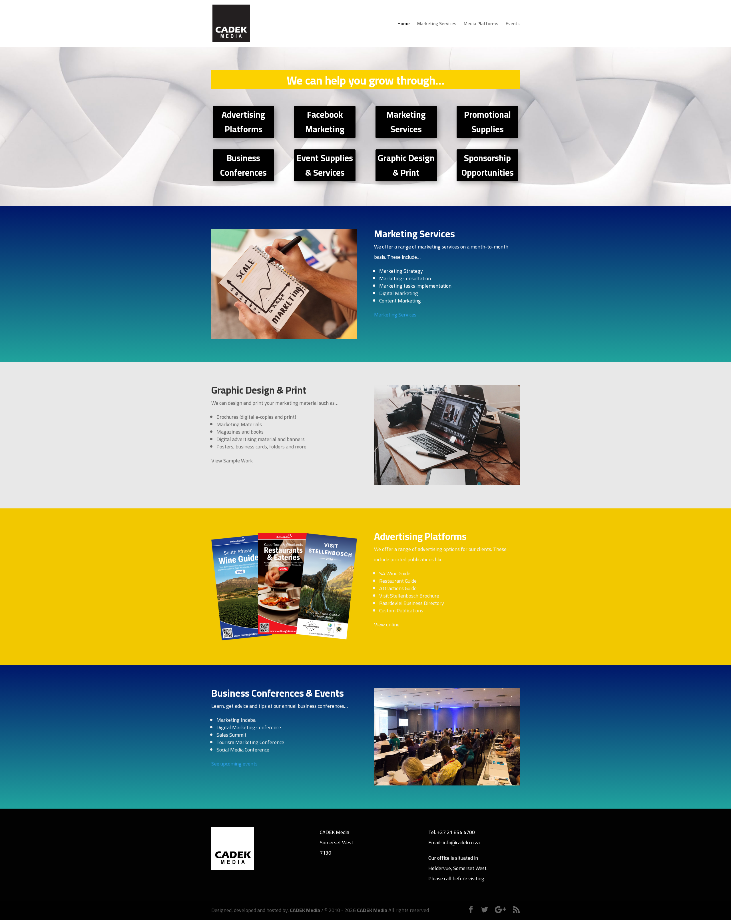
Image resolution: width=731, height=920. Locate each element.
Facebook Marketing (325, 122)
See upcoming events (234, 763)
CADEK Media (305, 910)
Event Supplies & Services (325, 165)
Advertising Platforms (243, 122)
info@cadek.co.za (461, 842)
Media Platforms (481, 24)
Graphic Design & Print (406, 165)
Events (513, 24)
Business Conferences (243, 165)
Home (403, 24)
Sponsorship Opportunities (487, 165)
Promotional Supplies (487, 122)
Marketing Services (436, 24)
